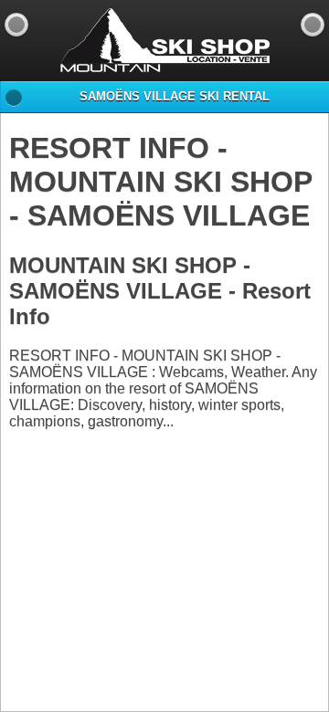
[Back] (16, 25)
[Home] (312, 25)
